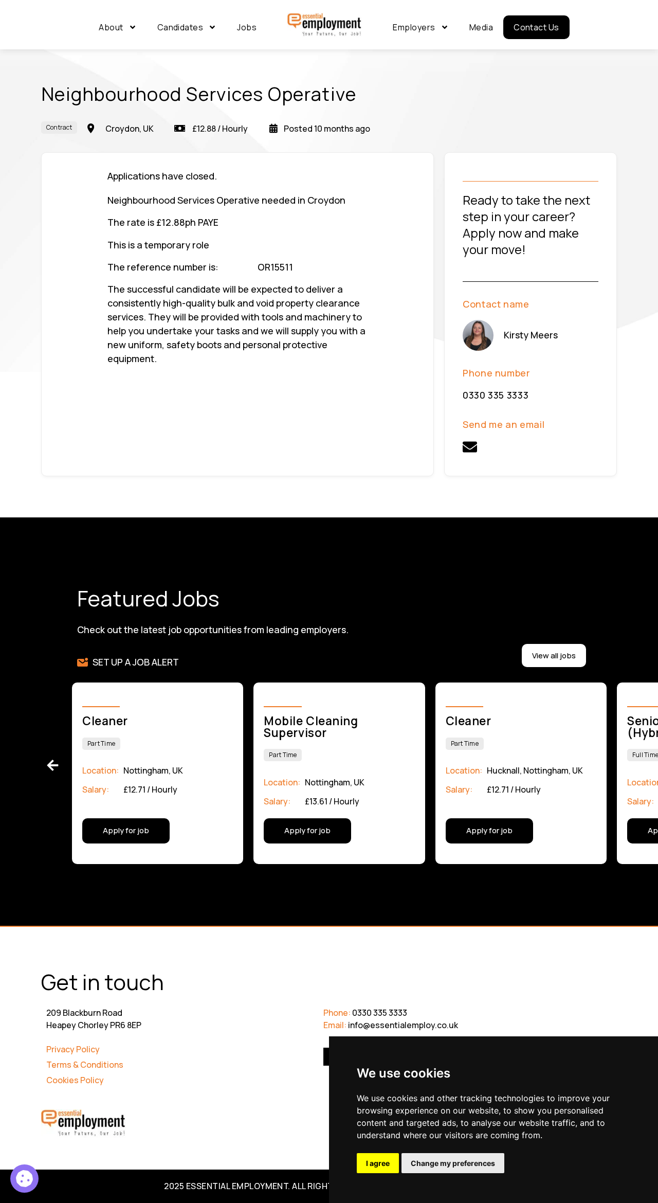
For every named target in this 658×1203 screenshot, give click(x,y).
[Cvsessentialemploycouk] (470, 447)
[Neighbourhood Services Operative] (24, 1178)
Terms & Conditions (84, 1064)
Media (481, 27)
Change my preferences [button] (453, 1163)
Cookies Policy (75, 1080)
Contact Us (536, 27)
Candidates (180, 27)
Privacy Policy (73, 1049)
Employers (414, 27)
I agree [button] (378, 1163)
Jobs (247, 27)
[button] (52, 765)
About (111, 27)
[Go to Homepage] (324, 25)
